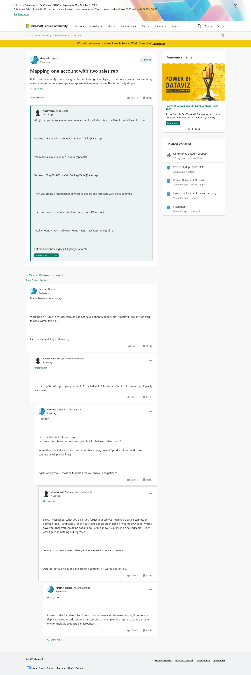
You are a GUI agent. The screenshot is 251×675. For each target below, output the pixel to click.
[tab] (192, 129)
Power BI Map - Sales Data (188, 167)
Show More (40, 88)
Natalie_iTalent (196, 158)
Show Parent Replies (36, 280)
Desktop (77, 35)
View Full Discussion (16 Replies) (46, 274)
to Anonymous (73, 409)
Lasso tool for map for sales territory (194, 193)
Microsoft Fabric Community (38, 35)
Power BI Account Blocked (188, 180)
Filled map (179, 206)
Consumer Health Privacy (70, 667)
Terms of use (203, 660)
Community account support (190, 153)
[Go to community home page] (47, 26)
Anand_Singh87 (199, 184)
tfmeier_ (195, 197)
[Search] (199, 26)
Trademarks (219, 660)
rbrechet (44, 58)
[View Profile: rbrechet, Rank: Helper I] (34, 60)
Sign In (220, 26)
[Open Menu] (223, 35)
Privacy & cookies (184, 660)
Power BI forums (62, 35)
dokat (191, 171)
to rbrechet (62, 110)
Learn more (158, 43)
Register (209, 26)
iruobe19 (195, 211)
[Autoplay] (188, 129)
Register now (21, 14)
